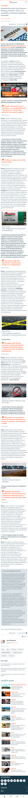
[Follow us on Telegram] (18, 780)
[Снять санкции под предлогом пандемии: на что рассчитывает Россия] (14, 323)
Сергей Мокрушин (5, 18)
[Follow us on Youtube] (8, 780)
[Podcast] (2, 784)
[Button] (12, 24)
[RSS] (24, 780)
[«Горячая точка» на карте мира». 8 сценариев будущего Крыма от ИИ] (6, 749)
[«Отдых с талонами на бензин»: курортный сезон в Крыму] (6, 717)
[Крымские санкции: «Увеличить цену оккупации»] (14, 390)
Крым (12, 747)
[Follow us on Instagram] (11, 780)
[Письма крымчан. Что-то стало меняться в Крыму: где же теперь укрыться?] (6, 734)
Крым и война (14, 692)
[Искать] (23, 796)
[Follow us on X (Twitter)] (5, 780)
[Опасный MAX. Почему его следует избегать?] (6, 763)
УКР (17, 796)
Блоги (12, 732)
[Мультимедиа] (4, 796)
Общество (13, 699)
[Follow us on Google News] (14, 780)
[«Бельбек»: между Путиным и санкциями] (14, 470)
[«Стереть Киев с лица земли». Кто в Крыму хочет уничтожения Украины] (6, 693)
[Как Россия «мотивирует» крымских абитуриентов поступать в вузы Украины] (6, 701)
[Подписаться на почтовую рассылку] (5, 784)
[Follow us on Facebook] (2, 780)
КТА (11, 796)
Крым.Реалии (14, 642)
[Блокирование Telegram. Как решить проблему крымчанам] (6, 757)
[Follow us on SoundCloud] (21, 780)
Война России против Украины (18, 684)
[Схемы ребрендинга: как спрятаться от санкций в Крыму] (14, 218)
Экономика (4, 6)
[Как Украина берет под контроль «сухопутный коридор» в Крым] (6, 686)
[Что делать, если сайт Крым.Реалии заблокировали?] (6, 770)
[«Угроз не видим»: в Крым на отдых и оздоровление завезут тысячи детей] (6, 742)
